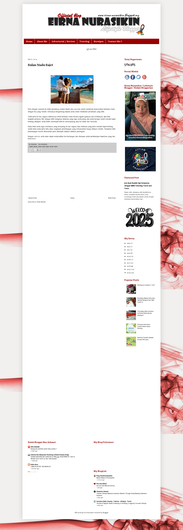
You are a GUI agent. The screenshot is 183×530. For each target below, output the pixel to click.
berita (35, 146)
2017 (128, 263)
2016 (128, 266)
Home (29, 41)
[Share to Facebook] (37, 150)
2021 (128, 250)
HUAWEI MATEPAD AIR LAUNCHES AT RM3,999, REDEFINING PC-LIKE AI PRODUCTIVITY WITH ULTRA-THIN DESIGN (53, 458)
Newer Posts (33, 198)
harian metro (54, 146)
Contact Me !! (115, 41)
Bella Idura (34, 464)
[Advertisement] (72, 175)
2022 (128, 247)
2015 (129, 269)
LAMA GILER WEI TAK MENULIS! (41, 466)
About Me (42, 41)
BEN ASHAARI (35, 447)
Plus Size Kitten (101, 484)
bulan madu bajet (43, 146)
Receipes (98, 41)
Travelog (84, 41)
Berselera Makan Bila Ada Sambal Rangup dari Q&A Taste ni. (146, 300)
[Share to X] (35, 150)
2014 (128, 273)
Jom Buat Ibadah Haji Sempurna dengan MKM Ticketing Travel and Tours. (138, 185)
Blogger (105, 513)
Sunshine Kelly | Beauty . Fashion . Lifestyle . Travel (113, 501)
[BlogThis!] (32, 150)
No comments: (43, 144)
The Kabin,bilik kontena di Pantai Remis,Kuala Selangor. (145, 313)
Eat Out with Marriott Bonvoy (105, 486)
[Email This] (30, 150)
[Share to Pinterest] (40, 150)
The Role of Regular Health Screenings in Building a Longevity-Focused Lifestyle (121, 503)
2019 (128, 256)
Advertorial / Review (63, 41)
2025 (129, 243)
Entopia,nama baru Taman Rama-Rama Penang (143, 326)
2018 (128, 260)
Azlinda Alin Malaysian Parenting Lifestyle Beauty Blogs (50, 455)
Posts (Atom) (41, 202)
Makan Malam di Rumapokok (105, 478)
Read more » (32, 139)
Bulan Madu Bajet (40, 65)
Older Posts (112, 198)
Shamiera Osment (102, 491)
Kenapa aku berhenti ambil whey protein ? (44, 449)
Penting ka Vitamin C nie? (146, 285)
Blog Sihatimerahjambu (104, 476)
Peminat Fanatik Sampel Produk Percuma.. (145, 338)
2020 (129, 253)
